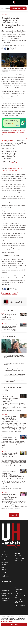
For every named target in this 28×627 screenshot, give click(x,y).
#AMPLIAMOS (8, 140)
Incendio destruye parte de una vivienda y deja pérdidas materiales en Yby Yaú (15, 369)
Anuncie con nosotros (19, 552)
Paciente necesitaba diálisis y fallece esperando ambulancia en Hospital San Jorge (14, 356)
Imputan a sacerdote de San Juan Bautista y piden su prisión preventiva (9, 455)
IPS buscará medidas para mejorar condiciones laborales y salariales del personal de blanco (12, 474)
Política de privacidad (6, 621)
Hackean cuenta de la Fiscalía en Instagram (9, 438)
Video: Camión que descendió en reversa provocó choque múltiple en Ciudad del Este (9, 326)
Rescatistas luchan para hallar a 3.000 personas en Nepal (14, 380)
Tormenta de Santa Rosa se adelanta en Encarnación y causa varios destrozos (14, 375)
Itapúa (14, 293)
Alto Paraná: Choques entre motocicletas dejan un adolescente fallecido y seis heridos (9, 419)
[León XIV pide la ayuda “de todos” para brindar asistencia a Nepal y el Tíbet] (23, 314)
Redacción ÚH (16, 302)
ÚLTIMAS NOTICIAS (18, 8)
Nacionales (4, 14)
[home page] (14, 2)
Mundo (3, 313)
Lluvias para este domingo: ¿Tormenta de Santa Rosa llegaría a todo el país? (9, 399)
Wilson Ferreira (14, 330)
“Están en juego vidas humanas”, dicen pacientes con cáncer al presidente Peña (9, 496)
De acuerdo (14, 624)
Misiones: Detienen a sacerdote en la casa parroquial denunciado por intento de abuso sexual (15, 363)
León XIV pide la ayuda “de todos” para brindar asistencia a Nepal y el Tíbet (9, 316)
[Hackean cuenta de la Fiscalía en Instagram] (23, 437)
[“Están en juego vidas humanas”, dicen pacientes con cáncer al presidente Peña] (23, 494)
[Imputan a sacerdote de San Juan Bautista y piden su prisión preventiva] (23, 453)
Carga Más (14, 515)
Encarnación (6, 293)
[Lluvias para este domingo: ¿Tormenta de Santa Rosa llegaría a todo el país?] (23, 396)
